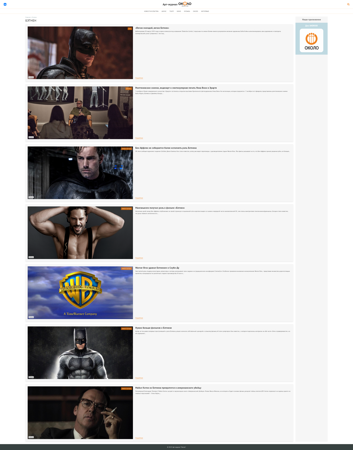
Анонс (164, 11)
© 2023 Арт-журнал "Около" (176, 447)
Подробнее (139, 78)
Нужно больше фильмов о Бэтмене (153, 327)
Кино (179, 11)
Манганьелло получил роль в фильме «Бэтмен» (160, 207)
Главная (28, 17)
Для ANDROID (311, 25)
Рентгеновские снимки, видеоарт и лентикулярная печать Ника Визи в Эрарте (176, 87)
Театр (172, 11)
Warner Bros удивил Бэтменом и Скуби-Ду (157, 267)
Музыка (187, 11)
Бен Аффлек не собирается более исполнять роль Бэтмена (166, 147)
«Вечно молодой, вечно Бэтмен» (152, 27)
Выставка (128, 88)
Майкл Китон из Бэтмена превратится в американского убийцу (168, 387)
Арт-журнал (170, 4)
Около (195, 11)
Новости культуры (151, 11)
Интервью (205, 11)
